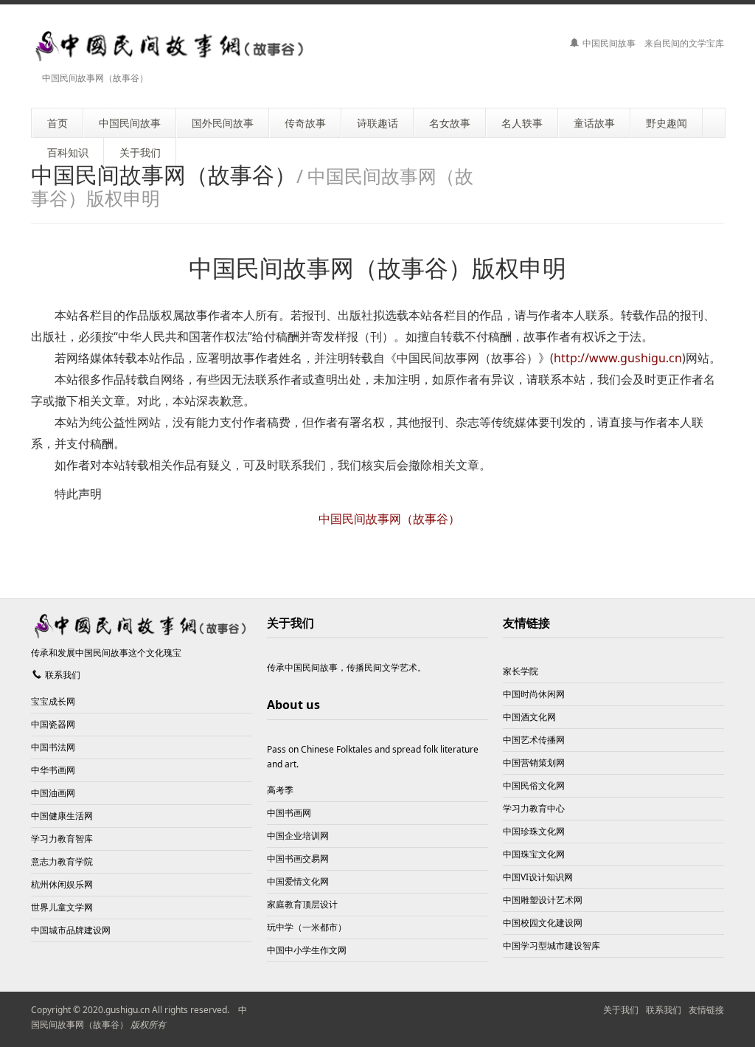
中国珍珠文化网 (534, 831)
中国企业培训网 (298, 835)
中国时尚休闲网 (534, 694)
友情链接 (526, 623)
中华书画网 (53, 770)
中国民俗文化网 (534, 785)
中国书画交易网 (298, 858)
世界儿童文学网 (62, 907)
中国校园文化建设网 (542, 922)
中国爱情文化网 (298, 881)
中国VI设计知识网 (538, 877)
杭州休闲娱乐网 (62, 884)
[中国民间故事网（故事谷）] (171, 46)
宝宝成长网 (53, 701)
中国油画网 (53, 793)
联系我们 (62, 674)
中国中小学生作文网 (307, 950)
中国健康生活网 (62, 815)
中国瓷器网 (53, 724)
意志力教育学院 (62, 861)
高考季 (280, 790)
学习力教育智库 (62, 838)
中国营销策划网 (534, 762)
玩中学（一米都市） (307, 927)
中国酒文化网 (529, 717)
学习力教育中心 (534, 808)
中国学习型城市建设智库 (551, 945)
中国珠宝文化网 (534, 854)
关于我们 (621, 1009)
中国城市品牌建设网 (71, 930)
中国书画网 (289, 812)
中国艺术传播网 (534, 739)
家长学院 (520, 671)
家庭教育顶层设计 (302, 904)
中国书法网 (53, 747)
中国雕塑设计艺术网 (542, 900)
